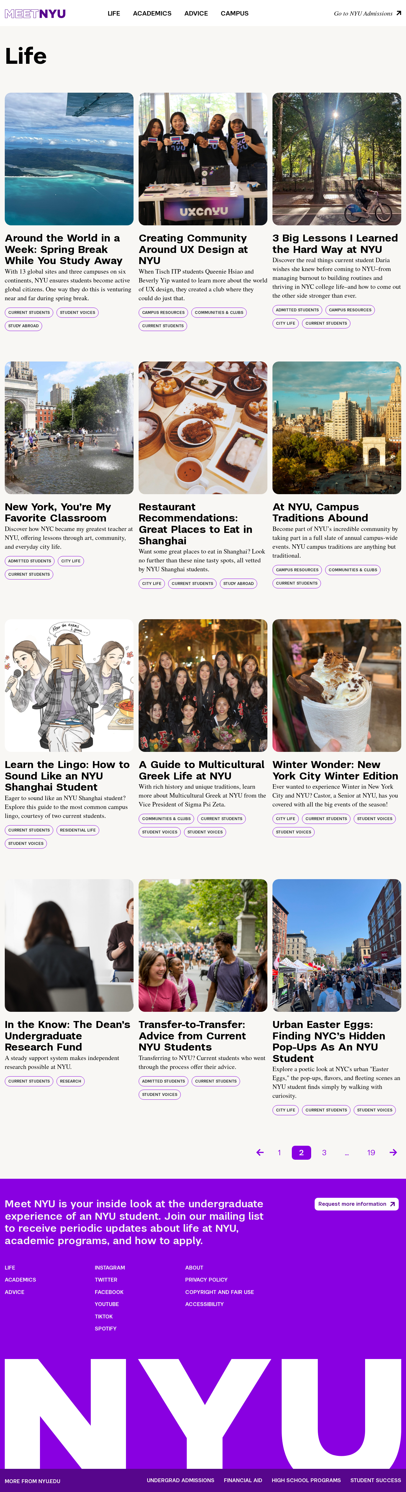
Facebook (109, 1292)
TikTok (104, 1316)
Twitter (106, 1279)
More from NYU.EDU (32, 1481)
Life (114, 13)
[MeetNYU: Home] (35, 13)
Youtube (107, 1304)
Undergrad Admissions (180, 1480)
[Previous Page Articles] (259, 1152)
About (194, 1267)
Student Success (375, 1480)
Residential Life (78, 830)
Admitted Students (297, 310)
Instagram (110, 1267)
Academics (152, 13)
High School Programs (306, 1480)
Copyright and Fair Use (219, 1292)
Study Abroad (23, 325)
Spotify (106, 1328)
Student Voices (77, 312)
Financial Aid (243, 1480)
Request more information (352, 1204)
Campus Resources (163, 312)
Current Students (29, 312)
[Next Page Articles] (394, 1152)
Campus (235, 13)
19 (371, 1152)
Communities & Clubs (219, 312)
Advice (196, 13)
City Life (285, 323)
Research (70, 1081)
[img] (69, 159)
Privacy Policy (206, 1279)
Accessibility (204, 1304)
